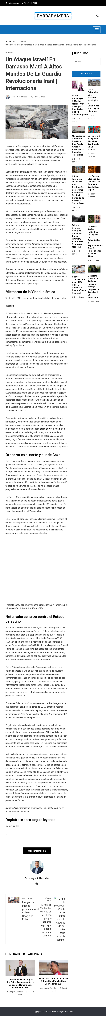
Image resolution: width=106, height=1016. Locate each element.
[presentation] (8, 978)
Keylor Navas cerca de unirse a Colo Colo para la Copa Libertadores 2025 (53, 981)
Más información (37, 851)
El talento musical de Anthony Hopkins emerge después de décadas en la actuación (93, 287)
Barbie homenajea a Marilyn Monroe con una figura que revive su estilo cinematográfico (80, 105)
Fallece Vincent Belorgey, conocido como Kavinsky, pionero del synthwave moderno (78, 236)
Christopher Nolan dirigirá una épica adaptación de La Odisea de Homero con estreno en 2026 (20, 983)
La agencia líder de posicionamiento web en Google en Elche (31, 909)
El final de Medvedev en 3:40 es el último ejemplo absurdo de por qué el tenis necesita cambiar (45, 917)
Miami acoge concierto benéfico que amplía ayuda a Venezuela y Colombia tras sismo (78, 145)
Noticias (9, 53)
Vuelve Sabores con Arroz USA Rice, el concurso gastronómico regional (79, 285)
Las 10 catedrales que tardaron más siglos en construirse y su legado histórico (94, 100)
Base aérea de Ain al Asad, (47, 428)
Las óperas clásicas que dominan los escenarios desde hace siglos (94, 183)
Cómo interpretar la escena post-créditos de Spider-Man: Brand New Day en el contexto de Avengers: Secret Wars (78, 190)
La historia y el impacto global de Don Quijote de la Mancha (94, 143)
